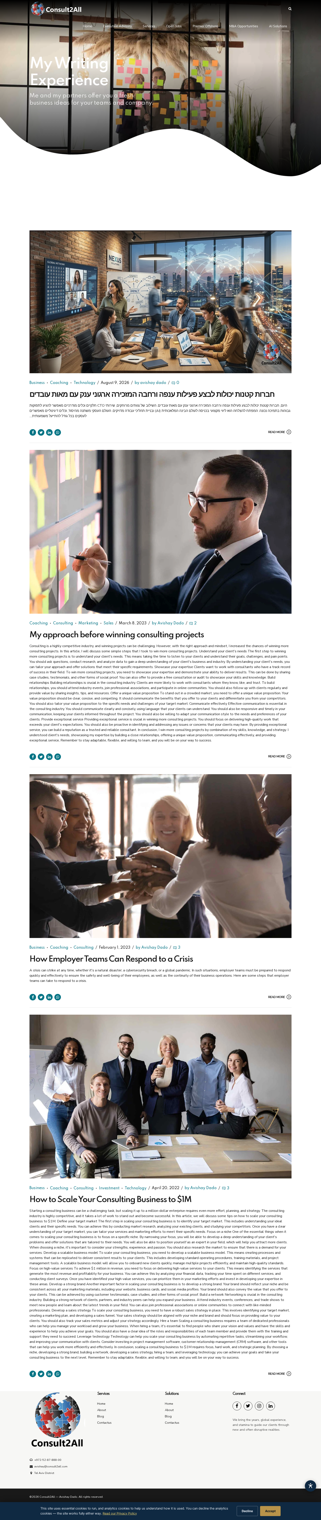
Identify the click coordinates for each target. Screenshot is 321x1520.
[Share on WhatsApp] (57, 432)
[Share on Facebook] (32, 432)
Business (37, 383)
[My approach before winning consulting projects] (160, 532)
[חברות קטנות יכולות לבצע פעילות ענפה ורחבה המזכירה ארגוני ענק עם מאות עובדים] (160, 301)
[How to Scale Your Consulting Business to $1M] (160, 1096)
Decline (247, 1511)
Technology (84, 383)
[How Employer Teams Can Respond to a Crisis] (160, 856)
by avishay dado (150, 383)
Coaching (59, 383)
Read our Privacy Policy (120, 1513)
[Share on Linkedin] (49, 432)
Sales (109, 623)
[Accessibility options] (310, 1486)
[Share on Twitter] (41, 432)
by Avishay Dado (168, 623)
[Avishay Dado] (237, 1406)
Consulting (63, 623)
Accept (270, 1511)
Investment (109, 1188)
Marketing (88, 623)
